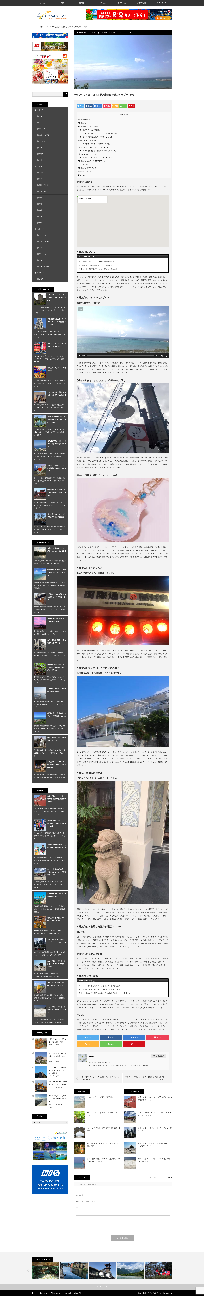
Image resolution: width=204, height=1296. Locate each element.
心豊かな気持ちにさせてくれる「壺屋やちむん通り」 (100, 133)
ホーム (42, 3)
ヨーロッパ (42, 141)
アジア (41, 122)
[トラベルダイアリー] (53, 15)
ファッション (43, 254)
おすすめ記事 (141, 3)
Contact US (67, 1293)
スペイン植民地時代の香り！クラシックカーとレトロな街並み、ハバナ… (154, 1114)
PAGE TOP (104, 1287)
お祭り (41, 279)
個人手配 (84, 165)
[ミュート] (162, 356)
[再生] (80, 356)
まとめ (81, 175)
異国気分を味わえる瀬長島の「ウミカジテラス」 (98, 151)
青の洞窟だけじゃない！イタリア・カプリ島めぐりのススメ (56, 443)
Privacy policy (55, 1293)
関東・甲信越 (43, 185)
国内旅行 (82, 3)
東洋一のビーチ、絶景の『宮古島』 (100, 1097)
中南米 (41, 154)
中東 (40, 160)
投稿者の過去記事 (158, 1056)
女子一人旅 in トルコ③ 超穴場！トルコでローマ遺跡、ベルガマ (56, 963)
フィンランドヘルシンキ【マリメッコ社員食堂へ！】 (56, 345)
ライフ (41, 260)
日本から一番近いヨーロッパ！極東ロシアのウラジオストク (56, 468)
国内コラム (122, 3)
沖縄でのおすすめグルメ (87, 140)
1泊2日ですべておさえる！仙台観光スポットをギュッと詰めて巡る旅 (100, 1078)
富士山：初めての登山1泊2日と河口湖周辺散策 (56, 620)
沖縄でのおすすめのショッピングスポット (93, 147)
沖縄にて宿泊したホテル (87, 154)
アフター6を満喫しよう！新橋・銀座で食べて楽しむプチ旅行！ (145, 1078)
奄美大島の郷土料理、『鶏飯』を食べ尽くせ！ (55, 919)
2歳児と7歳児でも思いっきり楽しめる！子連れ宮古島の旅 (56, 846)
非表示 (126, 115)
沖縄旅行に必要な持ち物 (87, 168)
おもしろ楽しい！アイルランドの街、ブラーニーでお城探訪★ (56, 297)
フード (41, 248)
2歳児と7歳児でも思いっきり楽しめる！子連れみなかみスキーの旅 (56, 823)
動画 (109, 32)
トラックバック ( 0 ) (154, 1177)
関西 (40, 197)
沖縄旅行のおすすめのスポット (89, 126)
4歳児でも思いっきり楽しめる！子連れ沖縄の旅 (103, 1114)
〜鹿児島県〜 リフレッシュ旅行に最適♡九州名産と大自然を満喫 (56, 764)
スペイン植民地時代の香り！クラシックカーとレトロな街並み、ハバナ (56, 872)
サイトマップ (161, 3)
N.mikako (63, 1076)
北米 (40, 147)
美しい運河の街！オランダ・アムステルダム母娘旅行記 (56, 515)
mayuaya (63, 1044)
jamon (63, 1061)
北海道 (41, 172)
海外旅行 (62, 3)
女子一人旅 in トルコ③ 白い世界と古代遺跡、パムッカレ (154, 1160)
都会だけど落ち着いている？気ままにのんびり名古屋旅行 (56, 549)
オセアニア (42, 129)
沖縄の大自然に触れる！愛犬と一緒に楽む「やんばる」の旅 (56, 572)
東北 (40, 179)
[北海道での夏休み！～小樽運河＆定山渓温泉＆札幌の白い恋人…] (46, 1270)
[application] (123, 332)
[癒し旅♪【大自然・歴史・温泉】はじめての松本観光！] (102, 1270)
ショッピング (43, 235)
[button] (122, 332)
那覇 (105, 32)
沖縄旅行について (84, 123)
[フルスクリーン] (165, 356)
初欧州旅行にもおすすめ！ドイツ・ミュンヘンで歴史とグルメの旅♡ (56, 322)
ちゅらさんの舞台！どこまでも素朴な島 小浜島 (103, 1129)
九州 (40, 216)
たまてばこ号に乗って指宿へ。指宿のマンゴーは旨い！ (56, 984)
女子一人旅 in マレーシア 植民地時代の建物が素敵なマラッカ (155, 1098)
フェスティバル (44, 241)
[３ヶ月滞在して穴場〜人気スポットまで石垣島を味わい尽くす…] (158, 1270)
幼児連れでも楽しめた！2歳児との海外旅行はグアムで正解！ (58, 1098)
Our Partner (43, 1293)
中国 (40, 204)
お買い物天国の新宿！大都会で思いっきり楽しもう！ (56, 641)
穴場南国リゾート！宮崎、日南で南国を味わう (56, 895)
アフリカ (42, 116)
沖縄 (42, 27)
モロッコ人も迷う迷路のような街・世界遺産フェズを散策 (56, 393)
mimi (130, 32)
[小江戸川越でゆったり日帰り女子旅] (74, 1270)
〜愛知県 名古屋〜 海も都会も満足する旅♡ (56, 690)
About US (77, 1293)
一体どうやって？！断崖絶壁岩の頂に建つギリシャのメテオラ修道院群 (58, 1070)
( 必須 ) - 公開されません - (86, 1201)
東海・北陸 (42, 191)
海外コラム (102, 3)
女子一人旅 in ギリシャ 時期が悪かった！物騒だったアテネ (58, 1056)
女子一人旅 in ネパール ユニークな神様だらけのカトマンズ (56, 492)
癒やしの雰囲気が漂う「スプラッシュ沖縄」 (97, 137)
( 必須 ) (80, 1195)
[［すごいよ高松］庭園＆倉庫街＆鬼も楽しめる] (130, 1270)
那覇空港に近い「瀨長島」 (90, 130)
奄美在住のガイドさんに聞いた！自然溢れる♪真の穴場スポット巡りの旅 (56, 667)
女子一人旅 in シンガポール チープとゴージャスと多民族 (155, 1129)
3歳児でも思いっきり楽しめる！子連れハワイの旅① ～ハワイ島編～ (56, 419)
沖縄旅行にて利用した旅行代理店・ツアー (93, 161)
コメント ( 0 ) (168, 1177)
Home (34, 1293)
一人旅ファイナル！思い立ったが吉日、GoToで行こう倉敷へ (56, 597)
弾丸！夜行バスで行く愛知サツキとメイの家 (56, 739)
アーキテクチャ (44, 266)
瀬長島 (113, 32)
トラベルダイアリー (153, 1293)
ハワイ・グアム (44, 135)
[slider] (120, 355)
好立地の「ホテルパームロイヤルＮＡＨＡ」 (97, 158)
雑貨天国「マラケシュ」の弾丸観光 (56, 369)
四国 (40, 210)
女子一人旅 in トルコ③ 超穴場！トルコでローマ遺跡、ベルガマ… (155, 1144)
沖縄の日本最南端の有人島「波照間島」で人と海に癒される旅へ (103, 1160)
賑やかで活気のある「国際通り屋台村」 (95, 144)
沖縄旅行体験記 (84, 119)
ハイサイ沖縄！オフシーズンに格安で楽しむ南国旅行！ (103, 1144)
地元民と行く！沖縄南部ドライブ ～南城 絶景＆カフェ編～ (56, 716)
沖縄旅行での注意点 (85, 171)
